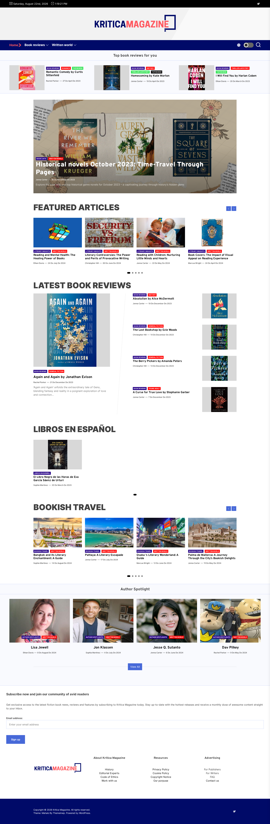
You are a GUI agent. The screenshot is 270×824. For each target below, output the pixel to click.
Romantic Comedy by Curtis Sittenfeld (64, 73)
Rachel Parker (52, 81)
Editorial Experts (109, 773)
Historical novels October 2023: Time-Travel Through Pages (120, 169)
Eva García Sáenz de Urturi (56, 478)
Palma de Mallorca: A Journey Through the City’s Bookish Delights (211, 556)
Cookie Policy (161, 773)
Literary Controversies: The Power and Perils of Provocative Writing (107, 256)
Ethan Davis (221, 81)
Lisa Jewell (39, 648)
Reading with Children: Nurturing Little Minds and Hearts (158, 256)
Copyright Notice (161, 776)
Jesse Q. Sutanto (166, 648)
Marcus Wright (194, 263)
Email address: (14, 718)
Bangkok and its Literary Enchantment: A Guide (49, 556)
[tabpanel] (57, 243)
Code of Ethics (109, 776)
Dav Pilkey (230, 648)
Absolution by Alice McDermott (153, 299)
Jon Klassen (103, 648)
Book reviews (35, 45)
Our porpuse (160, 780)
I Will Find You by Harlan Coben (236, 76)
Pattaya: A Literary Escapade (104, 555)
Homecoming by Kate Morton (150, 76)
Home (13, 45)
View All (135, 666)
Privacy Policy (160, 769)
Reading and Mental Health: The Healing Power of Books (54, 256)
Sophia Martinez (40, 485)
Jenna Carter (137, 81)
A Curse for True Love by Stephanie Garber (161, 392)
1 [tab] (128, 273)
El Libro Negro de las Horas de (53, 477)
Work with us (109, 780)
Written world (62, 45)
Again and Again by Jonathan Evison (62, 377)
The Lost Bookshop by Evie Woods (155, 330)
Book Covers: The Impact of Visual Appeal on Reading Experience (210, 256)
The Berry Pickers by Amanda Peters (157, 361)
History (109, 769)
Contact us (212, 780)
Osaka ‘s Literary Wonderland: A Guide (157, 556)
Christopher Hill (92, 263)
